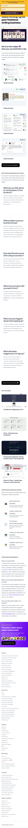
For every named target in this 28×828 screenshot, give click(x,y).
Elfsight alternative (6, 781)
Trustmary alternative (7, 789)
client (9, 569)
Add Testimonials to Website (9, 696)
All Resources (5, 720)
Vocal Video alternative (7, 792)
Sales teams (5, 748)
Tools (3, 694)
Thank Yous (4, 679)
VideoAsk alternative (7, 790)
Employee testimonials (7, 738)
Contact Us (4, 801)
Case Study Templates (7, 704)
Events (3, 750)
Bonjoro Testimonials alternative (10, 779)
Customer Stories (6, 758)
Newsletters (5, 742)
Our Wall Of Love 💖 (7, 760)
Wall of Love (5, 677)
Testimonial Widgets (7, 673)
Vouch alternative (6, 794)
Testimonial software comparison (10, 708)
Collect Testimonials (7, 659)
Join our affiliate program (8, 764)
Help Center (5, 804)
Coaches (4, 729)
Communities (5, 730)
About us (4, 756)
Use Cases (4, 706)
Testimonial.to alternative (8, 787)
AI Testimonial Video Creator (9, 682)
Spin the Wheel (5, 684)
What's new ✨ (5, 816)
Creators (4, 734)
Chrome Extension (6, 686)
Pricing (3, 762)
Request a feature (6, 806)
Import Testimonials (7, 661)
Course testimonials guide (8, 710)
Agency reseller (5, 768)
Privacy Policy (5, 812)
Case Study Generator (7, 681)
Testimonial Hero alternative (9, 785)
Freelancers (4, 740)
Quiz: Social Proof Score (8, 716)
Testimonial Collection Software (10, 655)
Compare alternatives (7, 775)
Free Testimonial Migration (8, 671)
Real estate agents (6, 744)
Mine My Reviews (6, 718)
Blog (3, 693)
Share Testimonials (6, 667)
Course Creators (6, 732)
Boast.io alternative (6, 777)
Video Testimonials (6, 669)
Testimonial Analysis (7, 675)
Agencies (4, 727)
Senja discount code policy (9, 814)
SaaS (3, 746)
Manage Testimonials (7, 663)
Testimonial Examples (7, 698)
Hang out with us (6, 802)
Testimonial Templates (7, 702)
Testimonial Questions (7, 700)
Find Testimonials (6, 665)
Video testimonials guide (8, 714)
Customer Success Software (9, 657)
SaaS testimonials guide (8, 712)
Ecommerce (5, 736)
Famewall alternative (7, 783)
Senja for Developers (7, 808)
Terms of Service (6, 810)
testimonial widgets (7, 614)
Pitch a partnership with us (8, 766)
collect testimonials (14, 595)
